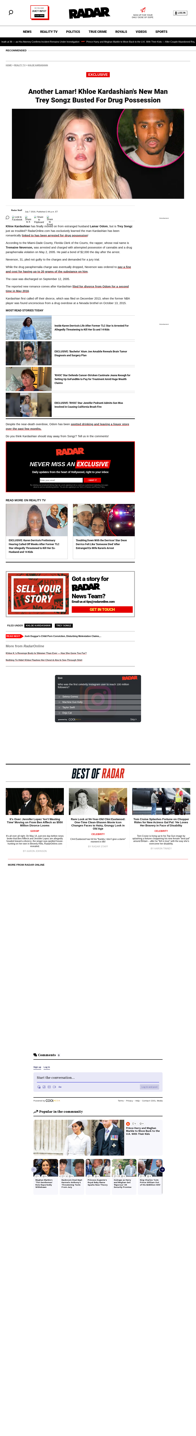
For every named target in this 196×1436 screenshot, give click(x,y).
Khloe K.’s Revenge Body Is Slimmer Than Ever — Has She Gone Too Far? (46, 653)
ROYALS (121, 32)
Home (9, 65)
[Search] (11, 14)
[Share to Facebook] (17, 217)
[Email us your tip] (39, 19)
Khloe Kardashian (38, 65)
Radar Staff (16, 210)
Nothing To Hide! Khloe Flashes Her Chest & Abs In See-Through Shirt (44, 660)
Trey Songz (63, 625)
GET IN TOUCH (102, 609)
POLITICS (73, 32)
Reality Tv (20, 65)
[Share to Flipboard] (39, 217)
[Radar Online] (89, 13)
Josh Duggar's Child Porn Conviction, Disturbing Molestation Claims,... (62, 636)
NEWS (27, 32)
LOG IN (182, 13)
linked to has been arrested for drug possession (55, 235)
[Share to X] (28, 217)
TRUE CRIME (98, 32)
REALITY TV (49, 32)
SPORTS (161, 32)
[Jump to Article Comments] (7, 217)
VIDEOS (141, 32)
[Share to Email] (50, 217)
